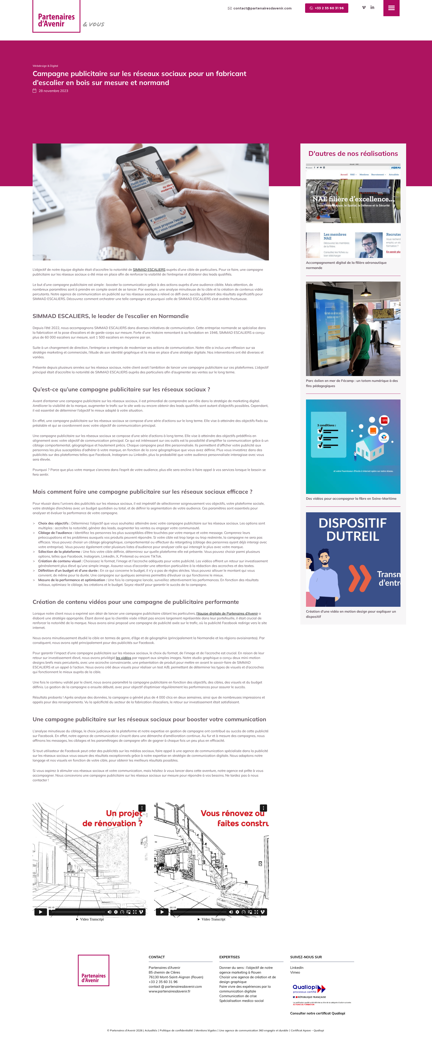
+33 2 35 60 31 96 (163, 982)
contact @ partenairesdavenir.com (175, 986)
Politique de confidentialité (176, 1030)
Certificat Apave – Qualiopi (307, 1030)
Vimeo (295, 972)
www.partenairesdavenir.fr (169, 991)
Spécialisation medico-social (241, 1001)
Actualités (151, 1030)
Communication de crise (238, 996)
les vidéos (123, 658)
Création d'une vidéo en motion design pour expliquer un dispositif (351, 614)
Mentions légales (206, 1030)
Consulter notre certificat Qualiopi (317, 1013)
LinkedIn (297, 967)
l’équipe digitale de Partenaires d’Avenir (227, 613)
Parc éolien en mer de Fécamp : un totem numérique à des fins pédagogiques (352, 383)
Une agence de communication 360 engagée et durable (253, 1030)
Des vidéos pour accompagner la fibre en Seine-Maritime (351, 498)
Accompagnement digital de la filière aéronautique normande (346, 265)
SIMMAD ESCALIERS (149, 269)
